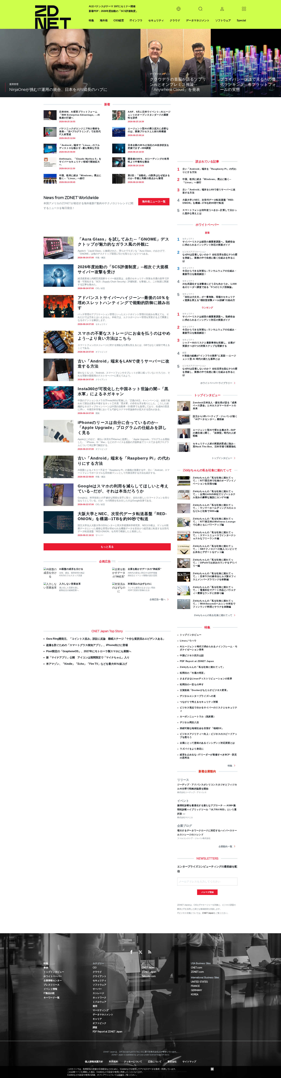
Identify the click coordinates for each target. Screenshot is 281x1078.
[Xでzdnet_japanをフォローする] (140, 952)
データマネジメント (197, 20)
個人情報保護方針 (94, 1061)
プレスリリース (52, 984)
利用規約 (113, 1061)
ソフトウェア (223, 20)
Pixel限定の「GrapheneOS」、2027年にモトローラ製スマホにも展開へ (88, 651)
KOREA (194, 994)
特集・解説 (100, 257)
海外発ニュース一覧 (154, 201)
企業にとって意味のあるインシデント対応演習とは (207, 743)
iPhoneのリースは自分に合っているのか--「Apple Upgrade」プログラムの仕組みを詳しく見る (122, 427)
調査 (95, 1027)
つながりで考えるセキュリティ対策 (199, 702)
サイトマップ (189, 1061)
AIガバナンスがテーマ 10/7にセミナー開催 (112, 6)
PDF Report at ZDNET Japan (197, 661)
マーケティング (101, 1010)
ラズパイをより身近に (192, 748)
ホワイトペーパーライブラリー (216, 383)
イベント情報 (50, 989)
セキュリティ (156, 20)
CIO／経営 (100, 288)
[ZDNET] (60, 14)
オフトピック (101, 352)
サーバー (99, 535)
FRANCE (195, 986)
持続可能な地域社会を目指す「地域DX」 (202, 728)
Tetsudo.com (149, 976)
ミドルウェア (99, 1001)
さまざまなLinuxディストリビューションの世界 (206, 678)
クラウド (175, 20)
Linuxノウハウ (188, 640)
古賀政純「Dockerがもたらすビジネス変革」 (204, 690)
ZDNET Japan (149, 972)
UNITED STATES (199, 981)
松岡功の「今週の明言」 (193, 673)
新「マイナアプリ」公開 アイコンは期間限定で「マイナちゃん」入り (87, 657)
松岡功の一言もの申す (192, 684)
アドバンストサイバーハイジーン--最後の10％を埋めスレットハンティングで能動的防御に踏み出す (124, 302)
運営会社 (172, 1061)
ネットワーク (99, 997)
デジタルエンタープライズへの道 (198, 696)
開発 (98, 413)
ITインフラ (136, 20)
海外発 (104, 20)
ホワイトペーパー (53, 976)
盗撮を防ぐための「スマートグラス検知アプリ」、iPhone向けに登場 (87, 645)
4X (143, 963)
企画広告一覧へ (158, 599)
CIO (95, 967)
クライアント (101, 379)
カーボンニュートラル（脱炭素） (198, 716)
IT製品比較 (49, 993)
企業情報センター (53, 980)
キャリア (97, 1019)
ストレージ (98, 993)
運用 (95, 1006)
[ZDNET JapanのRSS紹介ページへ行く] (149, 952)
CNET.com (196, 967)
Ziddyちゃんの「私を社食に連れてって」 (202, 667)
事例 (46, 967)
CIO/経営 (119, 20)
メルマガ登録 (207, 892)
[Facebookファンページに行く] (131, 952)
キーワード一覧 (52, 997)
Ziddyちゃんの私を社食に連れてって (213, 615)
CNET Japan (208, 913)
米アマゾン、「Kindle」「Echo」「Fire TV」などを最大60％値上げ (86, 663)
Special (241, 20)
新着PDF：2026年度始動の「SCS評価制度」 (113, 11)
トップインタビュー (222, 458)
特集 (91, 20)
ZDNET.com (197, 972)
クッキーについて (133, 1061)
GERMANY (196, 990)
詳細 (120, 1075)
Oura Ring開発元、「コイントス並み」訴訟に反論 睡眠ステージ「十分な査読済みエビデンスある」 (105, 638)
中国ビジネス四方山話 (192, 655)
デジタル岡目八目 (189, 722)
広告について (155, 1061)
